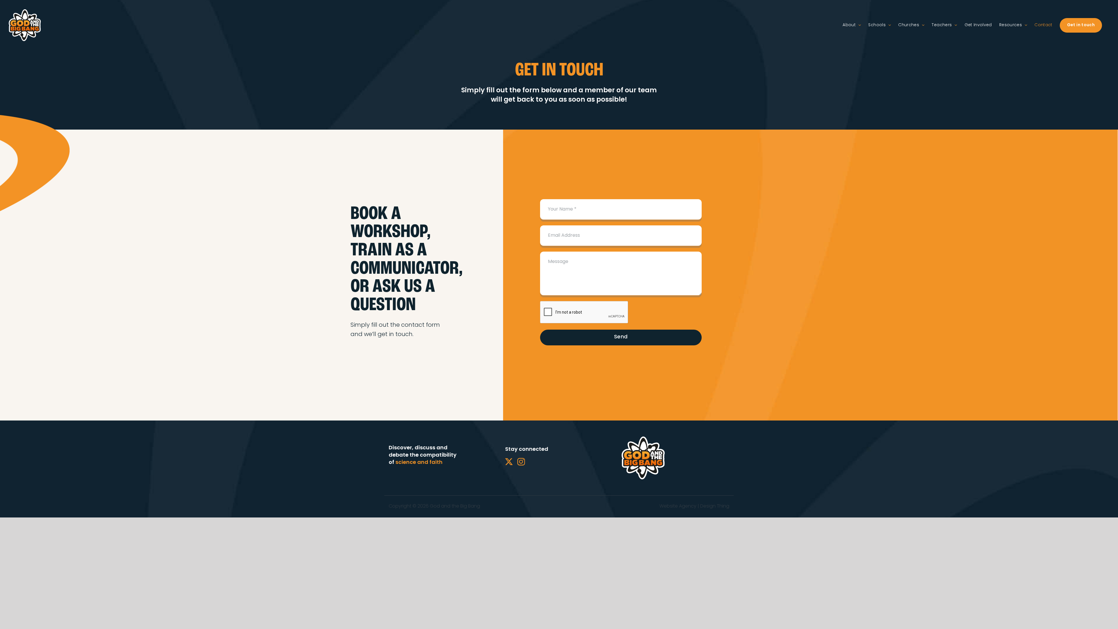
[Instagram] (521, 461)
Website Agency (677, 506)
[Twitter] (509, 461)
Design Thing (714, 506)
